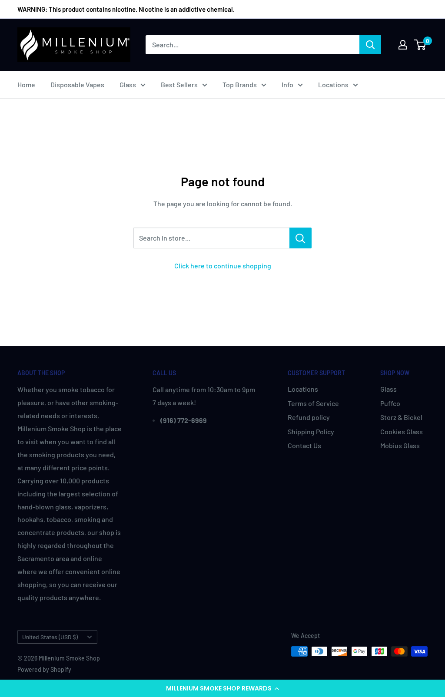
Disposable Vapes (77, 84)
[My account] (403, 45)
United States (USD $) (50, 637)
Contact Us (304, 445)
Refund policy (309, 417)
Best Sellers (179, 84)
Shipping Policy (311, 431)
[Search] (370, 44)
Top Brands (239, 84)
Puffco (390, 403)
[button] (222, 688)
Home (26, 84)
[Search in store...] (300, 238)
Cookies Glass (401, 431)
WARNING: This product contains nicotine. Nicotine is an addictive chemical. (126, 9)
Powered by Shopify (44, 669)
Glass (128, 84)
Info (287, 84)
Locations (333, 84)
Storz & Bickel (401, 417)
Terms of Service (313, 403)
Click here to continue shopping (222, 265)
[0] (420, 45)
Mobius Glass (400, 445)
